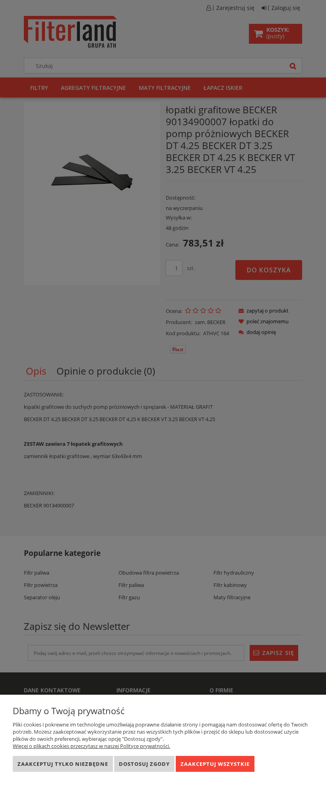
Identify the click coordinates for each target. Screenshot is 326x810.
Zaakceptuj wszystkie (215, 763)
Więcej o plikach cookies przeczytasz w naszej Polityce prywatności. (91, 746)
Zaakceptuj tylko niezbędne (62, 763)
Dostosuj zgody (144, 763)
